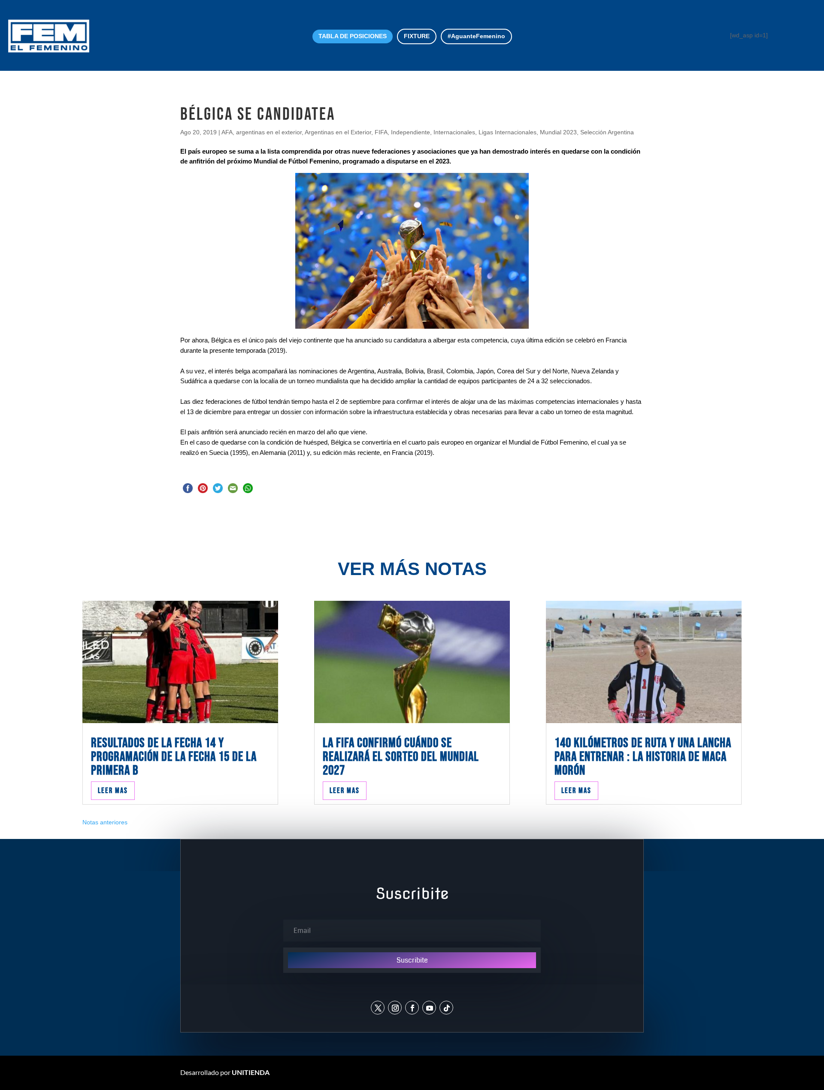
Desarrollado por (225, 1072)
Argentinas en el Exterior (338, 132)
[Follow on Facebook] (412, 1007)
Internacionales (454, 132)
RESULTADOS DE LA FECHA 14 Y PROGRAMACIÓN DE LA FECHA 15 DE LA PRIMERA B (174, 756)
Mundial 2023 (558, 132)
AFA (227, 132)
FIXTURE (417, 36)
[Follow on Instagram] (395, 1007)
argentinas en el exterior (269, 132)
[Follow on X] (378, 1007)
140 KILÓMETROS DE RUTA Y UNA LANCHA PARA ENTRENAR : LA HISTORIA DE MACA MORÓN (642, 756)
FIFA (381, 132)
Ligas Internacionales (507, 132)
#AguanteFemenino (476, 36)
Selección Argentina (607, 132)
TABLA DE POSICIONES (352, 36)
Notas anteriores (104, 822)
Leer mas (113, 790)
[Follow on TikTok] (446, 1007)
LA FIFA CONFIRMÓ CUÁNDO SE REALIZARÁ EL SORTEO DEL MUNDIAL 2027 (401, 756)
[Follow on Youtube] (429, 1007)
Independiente (410, 132)
